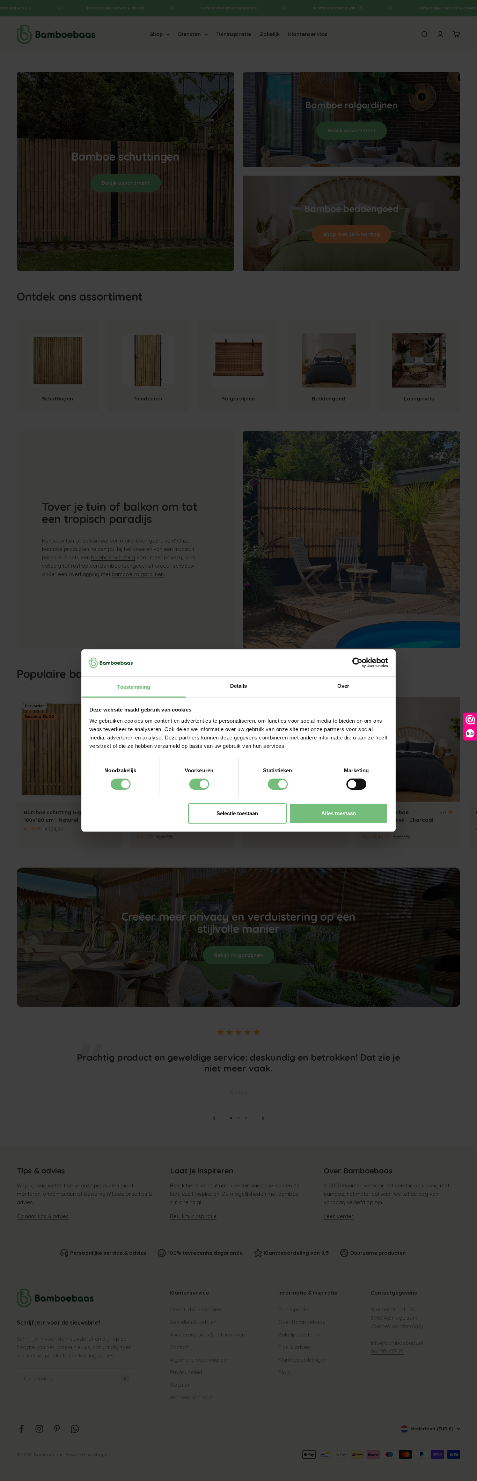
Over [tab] (343, 686)
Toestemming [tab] (133, 687)
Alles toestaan (338, 813)
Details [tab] (238, 686)
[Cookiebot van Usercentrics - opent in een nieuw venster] (357, 662)
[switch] (199, 784)
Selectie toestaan (237, 813)
